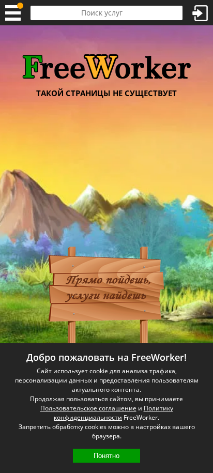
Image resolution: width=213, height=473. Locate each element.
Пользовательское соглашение (88, 408)
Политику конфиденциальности (113, 413)
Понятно (106, 456)
